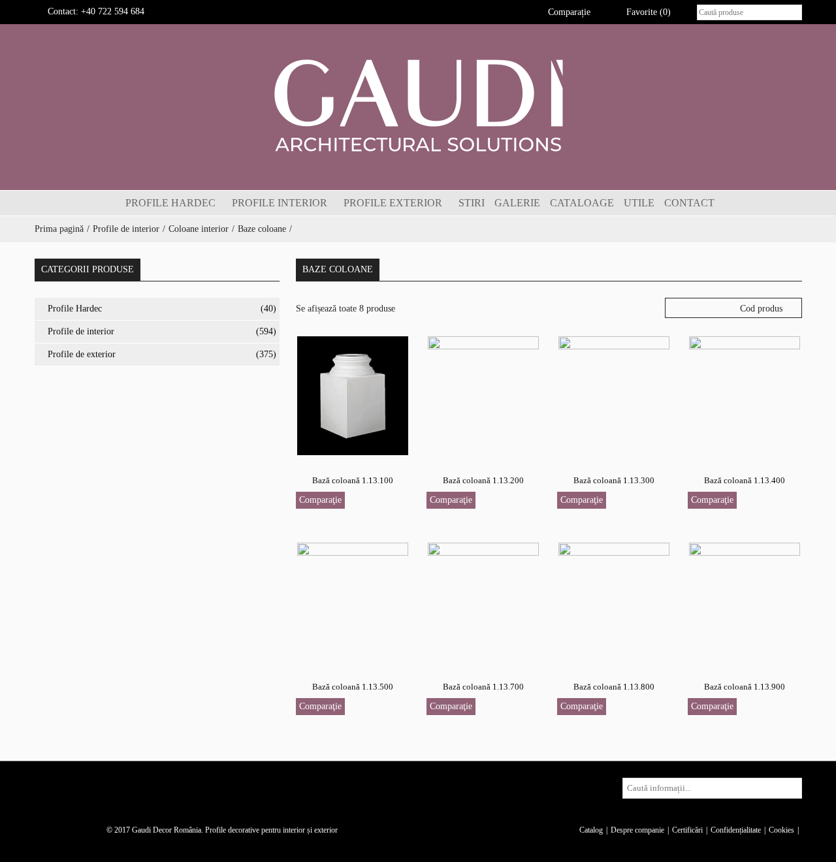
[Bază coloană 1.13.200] (483, 395)
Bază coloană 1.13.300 (613, 480)
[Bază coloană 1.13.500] (353, 601)
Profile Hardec (75, 308)
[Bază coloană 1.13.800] (614, 601)
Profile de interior (126, 229)
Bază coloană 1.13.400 (744, 480)
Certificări (687, 830)
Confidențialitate (736, 830)
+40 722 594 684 (112, 11)
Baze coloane (262, 229)
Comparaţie (320, 500)
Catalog (591, 830)
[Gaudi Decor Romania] (418, 105)
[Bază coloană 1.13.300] (614, 395)
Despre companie (637, 830)
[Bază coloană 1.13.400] (744, 395)
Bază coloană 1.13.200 (483, 480)
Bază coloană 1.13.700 (483, 687)
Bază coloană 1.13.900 (744, 687)
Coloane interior (199, 229)
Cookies (781, 830)
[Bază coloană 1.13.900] (744, 601)
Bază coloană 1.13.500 (352, 687)
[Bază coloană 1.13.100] (353, 395)
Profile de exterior (82, 354)
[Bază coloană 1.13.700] (483, 601)
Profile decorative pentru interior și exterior (271, 830)
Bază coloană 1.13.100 (352, 480)
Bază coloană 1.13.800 (613, 687)
